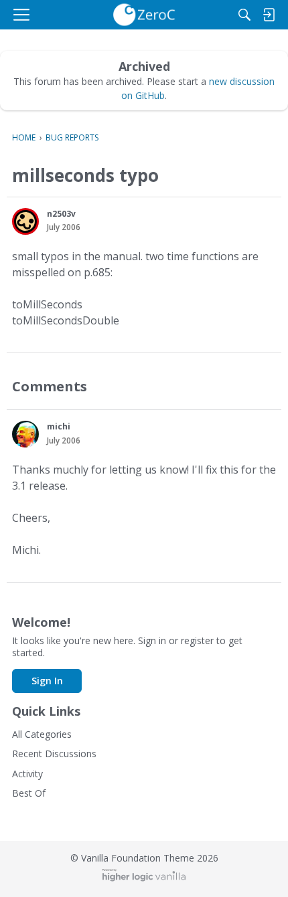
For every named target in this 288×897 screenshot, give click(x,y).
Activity (27, 773)
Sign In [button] (47, 680)
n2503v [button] (61, 213)
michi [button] (58, 426)
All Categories (42, 734)
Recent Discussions (54, 753)
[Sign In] (269, 14)
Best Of (29, 793)
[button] (25, 221)
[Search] (244, 14)
